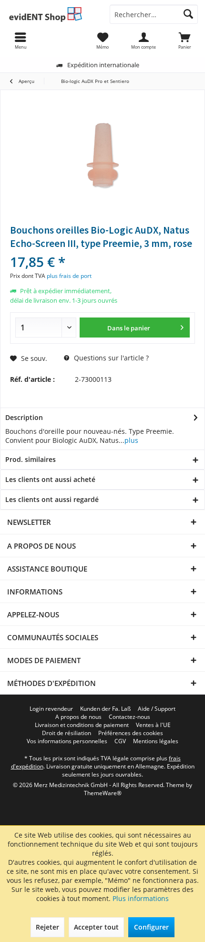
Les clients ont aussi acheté (50, 479)
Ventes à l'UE (153, 725)
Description (24, 417)
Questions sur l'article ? (110, 357)
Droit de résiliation (66, 733)
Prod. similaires (30, 459)
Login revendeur (51, 709)
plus (131, 440)
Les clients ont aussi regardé (52, 499)
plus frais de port (69, 276)
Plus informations (141, 898)
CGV (120, 741)
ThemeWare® (103, 793)
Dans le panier (129, 328)
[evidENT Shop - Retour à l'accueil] (51, 14)
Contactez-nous (129, 717)
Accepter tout (96, 927)
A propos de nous (78, 717)
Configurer (151, 927)
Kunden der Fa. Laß (105, 709)
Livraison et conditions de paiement (82, 725)
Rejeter (47, 927)
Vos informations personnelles (67, 741)
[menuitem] (184, 40)
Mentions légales (155, 741)
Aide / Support (156, 709)
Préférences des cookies (130, 733)
